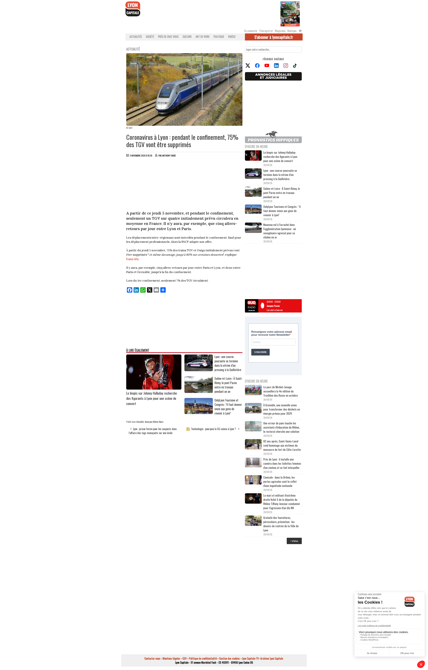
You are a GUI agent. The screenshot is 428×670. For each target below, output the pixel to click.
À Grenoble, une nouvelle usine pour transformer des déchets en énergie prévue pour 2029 (281, 409)
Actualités (136, 37)
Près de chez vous (168, 37)
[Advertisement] (184, 184)
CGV (184, 658)
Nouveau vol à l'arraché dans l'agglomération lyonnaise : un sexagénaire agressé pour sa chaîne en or (279, 231)
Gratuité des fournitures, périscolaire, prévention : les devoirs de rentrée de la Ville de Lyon (281, 524)
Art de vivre (202, 37)
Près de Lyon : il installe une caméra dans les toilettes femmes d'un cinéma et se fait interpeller (282, 463)
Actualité (140, 421)
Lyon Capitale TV (250, 658)
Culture (187, 37)
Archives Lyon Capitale (271, 658)
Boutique (291, 31)
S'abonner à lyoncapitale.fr (273, 37)
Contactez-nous (152, 658)
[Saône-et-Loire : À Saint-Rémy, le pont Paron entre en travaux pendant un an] (198, 392)
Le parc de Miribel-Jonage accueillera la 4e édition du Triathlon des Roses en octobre (280, 391)
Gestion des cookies (229, 658)
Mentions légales (171, 658)
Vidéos (231, 37)
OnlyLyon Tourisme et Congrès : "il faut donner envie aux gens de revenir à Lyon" (228, 406)
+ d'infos (294, 541)
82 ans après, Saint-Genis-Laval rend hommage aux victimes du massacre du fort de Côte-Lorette (282, 445)
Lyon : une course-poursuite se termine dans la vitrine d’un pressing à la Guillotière (228, 363)
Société (150, 37)
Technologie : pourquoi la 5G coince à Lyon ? (213, 429)
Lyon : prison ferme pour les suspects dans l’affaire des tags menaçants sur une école (153, 431)
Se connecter (250, 31)
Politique (218, 37)
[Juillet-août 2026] (290, 14)
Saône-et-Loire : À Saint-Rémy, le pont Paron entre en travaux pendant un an (229, 385)
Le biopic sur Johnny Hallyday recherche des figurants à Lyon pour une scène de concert (151, 398)
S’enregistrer (266, 31)
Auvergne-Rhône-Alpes (154, 421)
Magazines (280, 31)
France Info (132, 259)
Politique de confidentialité (203, 658)
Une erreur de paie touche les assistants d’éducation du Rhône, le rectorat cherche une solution (281, 427)
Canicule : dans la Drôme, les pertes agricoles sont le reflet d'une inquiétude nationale (280, 481)
